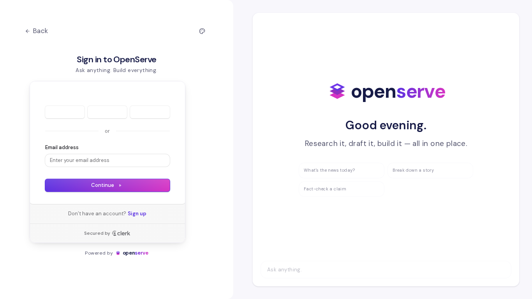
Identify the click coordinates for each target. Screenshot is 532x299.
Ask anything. (284, 269)
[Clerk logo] (121, 233)
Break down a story (413, 170)
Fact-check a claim (325, 189)
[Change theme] (202, 31)
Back (40, 30)
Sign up (137, 213)
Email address (62, 147)
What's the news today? (329, 170)
